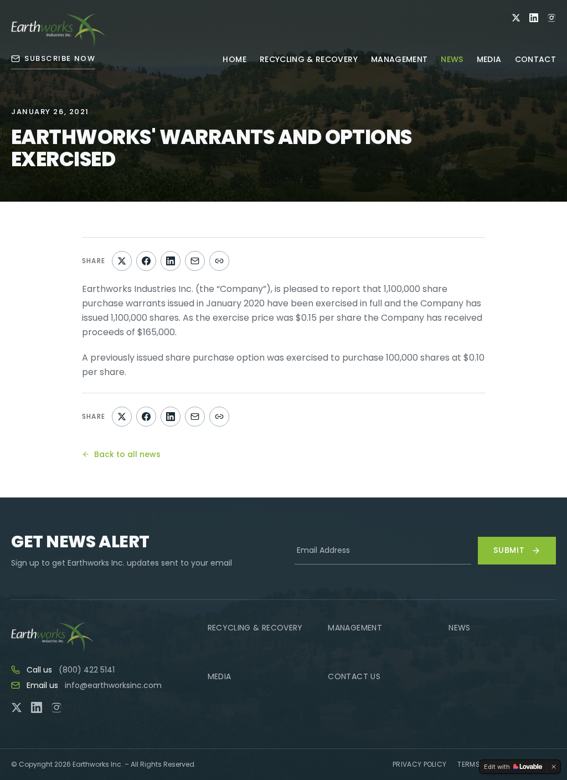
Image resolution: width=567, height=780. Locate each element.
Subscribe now (59, 58)
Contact (535, 59)
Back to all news (127, 454)
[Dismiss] (553, 766)
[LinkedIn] (533, 17)
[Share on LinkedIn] (171, 261)
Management (399, 59)
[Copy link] (219, 261)
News (452, 59)
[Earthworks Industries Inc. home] (58, 31)
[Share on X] (122, 261)
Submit (509, 550)
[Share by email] (195, 261)
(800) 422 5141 (87, 669)
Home (234, 59)
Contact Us (354, 676)
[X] (516, 17)
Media (489, 59)
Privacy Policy (419, 764)
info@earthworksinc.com (113, 685)
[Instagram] (551, 17)
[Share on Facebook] (146, 261)
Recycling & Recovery (309, 59)
